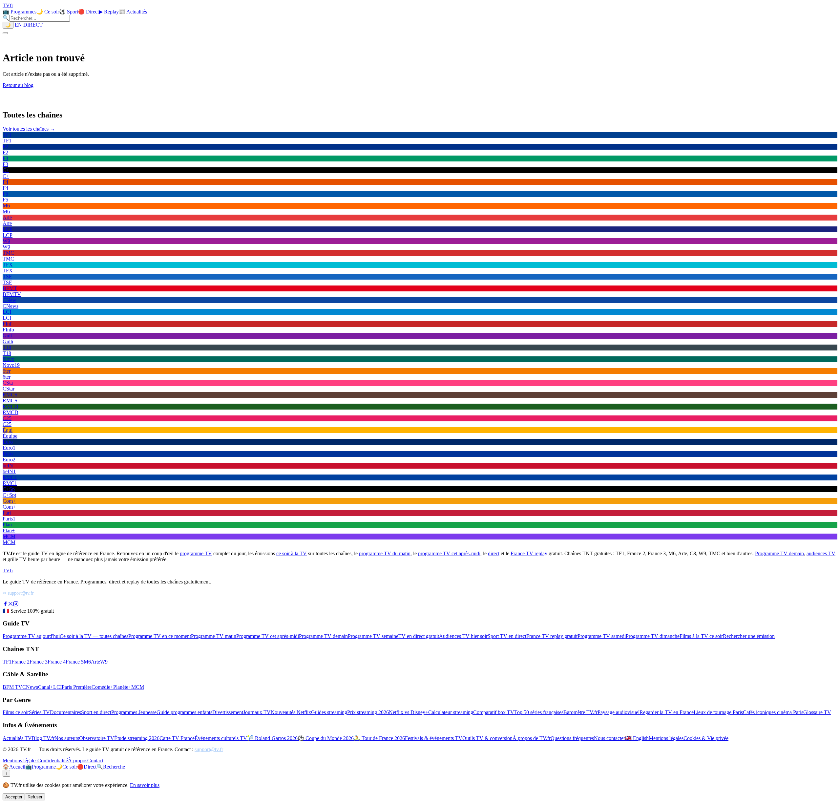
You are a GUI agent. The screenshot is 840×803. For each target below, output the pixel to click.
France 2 (20, 662)
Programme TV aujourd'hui (31, 636)
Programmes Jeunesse (134, 712)
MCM (137, 687)
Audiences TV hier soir (463, 636)
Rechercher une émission (749, 636)
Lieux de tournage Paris (718, 712)
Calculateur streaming (450, 712)
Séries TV (39, 712)
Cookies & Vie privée (705, 738)
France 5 (75, 662)
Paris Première (77, 687)
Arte (95, 662)
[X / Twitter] (10, 604)
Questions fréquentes (572, 738)
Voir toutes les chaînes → (29, 129)
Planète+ (122, 687)
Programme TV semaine (373, 636)
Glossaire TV (817, 712)
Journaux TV (257, 712)
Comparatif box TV (493, 712)
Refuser (35, 796)
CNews (30, 687)
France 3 (39, 662)
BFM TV (12, 687)
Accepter (13, 796)
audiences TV (821, 553)
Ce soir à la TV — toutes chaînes (94, 636)
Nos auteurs (66, 738)
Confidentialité (52, 760)
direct (493, 553)
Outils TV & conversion (487, 738)
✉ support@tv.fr (18, 593)
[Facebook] (5, 604)
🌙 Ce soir (47, 11)
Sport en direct (96, 712)
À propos (77, 760)
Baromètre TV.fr (580, 712)
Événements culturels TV (221, 738)
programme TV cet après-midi (449, 553)
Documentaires (65, 712)
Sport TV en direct (507, 636)
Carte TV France (177, 738)
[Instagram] (15, 604)
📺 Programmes (19, 11)
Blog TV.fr (43, 738)
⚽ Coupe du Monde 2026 (326, 738)
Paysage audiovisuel (619, 712)
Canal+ (45, 687)
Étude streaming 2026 (136, 738)
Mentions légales (666, 738)
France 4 (57, 662)
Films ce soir (16, 712)
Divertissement (227, 712)
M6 (87, 662)
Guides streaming (329, 712)
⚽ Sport (68, 11)
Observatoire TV (96, 738)
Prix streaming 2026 (368, 712)
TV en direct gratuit (418, 636)
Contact (95, 760)
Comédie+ (102, 687)
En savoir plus (144, 785)
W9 (104, 662)
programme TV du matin (384, 553)
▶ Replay (109, 11)
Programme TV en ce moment (159, 636)
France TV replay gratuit (552, 636)
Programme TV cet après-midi (267, 636)
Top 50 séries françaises (538, 712)
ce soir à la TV (291, 553)
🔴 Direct (88, 11)
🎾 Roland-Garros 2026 (272, 738)
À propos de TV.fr (532, 738)
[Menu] (5, 33)
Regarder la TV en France (667, 712)
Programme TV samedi (602, 636)
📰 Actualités (133, 11)
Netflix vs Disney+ (408, 712)
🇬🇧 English (637, 738)
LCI (57, 687)
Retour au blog (18, 85)
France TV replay (529, 553)
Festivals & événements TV (433, 738)
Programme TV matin (213, 636)
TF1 (7, 662)
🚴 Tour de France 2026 (379, 738)
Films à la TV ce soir (701, 636)
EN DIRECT (28, 25)
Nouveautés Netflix (291, 712)
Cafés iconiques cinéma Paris (773, 712)
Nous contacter (609, 738)
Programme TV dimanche (653, 636)
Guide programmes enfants (184, 712)
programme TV (196, 553)
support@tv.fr (209, 749)
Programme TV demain (779, 553)
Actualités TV (17, 738)
